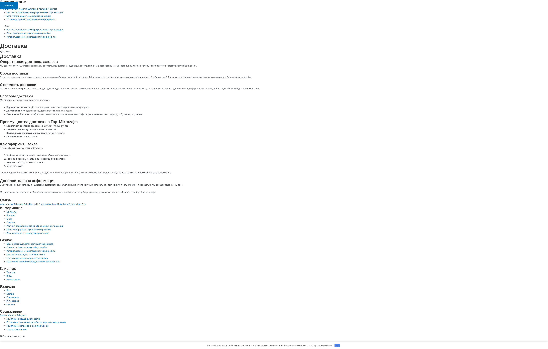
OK (337, 345)
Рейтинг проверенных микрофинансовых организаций (35, 12)
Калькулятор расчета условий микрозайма (28, 16)
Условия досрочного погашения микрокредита (30, 19)
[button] (274, 26)
